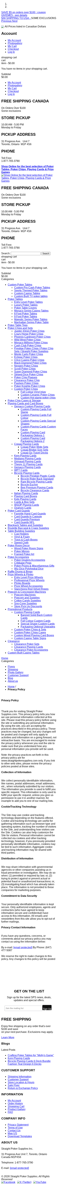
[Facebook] (8, 1182)
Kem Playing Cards (19, 1058)
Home (11, 686)
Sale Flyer (13, 1085)
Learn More (7, 1037)
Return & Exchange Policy (23, 1088)
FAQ (10, 1112)
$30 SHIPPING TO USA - (16, 18)
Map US (12, 1133)
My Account (14, 40)
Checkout (13, 49)
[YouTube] (39, 1182)
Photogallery (15, 43)
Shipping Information (19, 1076)
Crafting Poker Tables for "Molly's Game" (31, 1055)
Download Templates (20, 1136)
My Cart (12, 46)
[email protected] (22, 947)
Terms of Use (15, 1127)
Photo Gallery (15, 672)
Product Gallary (16, 1109)
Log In (11, 52)
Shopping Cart (16, 1106)
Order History (15, 1103)
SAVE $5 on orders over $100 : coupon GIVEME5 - (23, 14)
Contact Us (14, 1130)
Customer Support (18, 675)
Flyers (11, 666)
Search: (5, 253)
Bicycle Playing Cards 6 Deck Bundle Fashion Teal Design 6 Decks (29, 1062)
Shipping (13, 669)
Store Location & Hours (21, 1082)
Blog (10, 678)
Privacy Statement (18, 1124)
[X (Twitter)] (24, 1182)
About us (13, 681)
